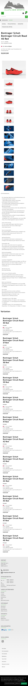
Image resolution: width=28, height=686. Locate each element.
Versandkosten (4, 609)
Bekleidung (5, 20)
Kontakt (2, 592)
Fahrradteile (4, 653)
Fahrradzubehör (5, 651)
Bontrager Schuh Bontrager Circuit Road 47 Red (13, 518)
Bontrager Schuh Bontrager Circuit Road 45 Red (13, 498)
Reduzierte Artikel (5, 664)
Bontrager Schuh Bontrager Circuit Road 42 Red (13, 439)
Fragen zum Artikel (7, 27)
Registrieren (3, 618)
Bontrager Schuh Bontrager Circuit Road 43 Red (13, 459)
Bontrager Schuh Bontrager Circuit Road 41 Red (13, 419)
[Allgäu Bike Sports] (14, 5)
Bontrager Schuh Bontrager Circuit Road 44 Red (13, 479)
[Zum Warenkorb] (25, 13)
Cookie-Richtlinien (21, 681)
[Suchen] (26, 17)
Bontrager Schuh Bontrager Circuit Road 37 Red (13, 340)
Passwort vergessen (5, 620)
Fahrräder (4, 648)
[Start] (0, 20)
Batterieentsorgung (5, 600)
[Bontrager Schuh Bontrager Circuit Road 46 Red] (14, 70)
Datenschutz (3, 597)
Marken (3, 666)
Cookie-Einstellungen (9, 683)
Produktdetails (12, 24)
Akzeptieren (24, 683)
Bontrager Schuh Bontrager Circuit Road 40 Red (13, 400)
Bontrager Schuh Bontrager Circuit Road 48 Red (13, 538)
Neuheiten (4, 661)
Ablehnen (18, 683)
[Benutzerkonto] (23, 13)
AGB (2, 598)
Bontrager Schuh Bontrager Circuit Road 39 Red (13, 380)
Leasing (2, 594)
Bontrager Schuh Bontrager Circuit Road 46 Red (14, 36)
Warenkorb (3, 606)
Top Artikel (3, 607)
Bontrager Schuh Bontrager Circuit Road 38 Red (13, 360)
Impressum (3, 595)
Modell (4, 24)
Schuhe (11, 20)
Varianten (20, 24)
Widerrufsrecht (4, 611)
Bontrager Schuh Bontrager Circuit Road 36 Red (13, 321)
